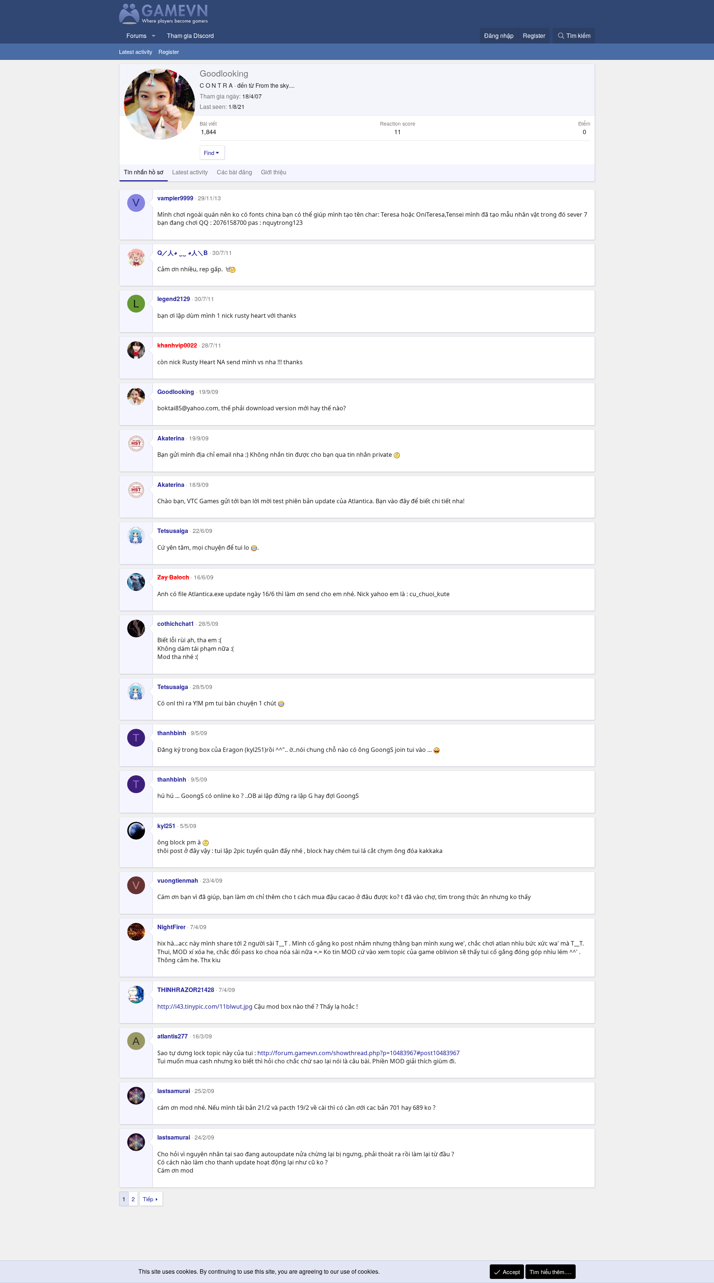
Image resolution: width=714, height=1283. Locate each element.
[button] (154, 35)
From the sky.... (275, 85)
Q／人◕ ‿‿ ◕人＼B (182, 252)
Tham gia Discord (190, 35)
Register (168, 51)
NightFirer (171, 926)
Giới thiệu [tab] (273, 172)
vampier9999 (175, 198)
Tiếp (148, 1199)
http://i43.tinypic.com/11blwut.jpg (205, 1006)
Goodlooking (175, 391)
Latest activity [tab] (190, 172)
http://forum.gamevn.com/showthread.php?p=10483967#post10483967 (358, 1053)
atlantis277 (172, 1036)
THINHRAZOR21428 (185, 989)
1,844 (208, 131)
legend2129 (173, 298)
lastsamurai (173, 1090)
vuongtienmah (177, 880)
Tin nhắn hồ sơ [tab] (143, 172)
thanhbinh (171, 732)
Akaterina (170, 438)
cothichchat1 (175, 623)
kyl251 (166, 825)
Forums (136, 35)
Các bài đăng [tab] (234, 172)
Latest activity (135, 51)
